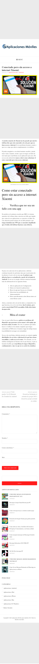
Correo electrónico (8, 448)
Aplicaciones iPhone (10, 596)
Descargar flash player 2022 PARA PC (19, 543)
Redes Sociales (8, 608)
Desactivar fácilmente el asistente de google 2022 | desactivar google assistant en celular (29, 396)
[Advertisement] (19, 19)
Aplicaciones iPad (9, 592)
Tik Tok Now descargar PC (16, 551)
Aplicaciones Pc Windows (11, 604)
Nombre (5, 438)
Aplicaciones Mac (9, 600)
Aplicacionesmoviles (13, 72)
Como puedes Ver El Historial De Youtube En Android (9, 394)
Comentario (6, 414)
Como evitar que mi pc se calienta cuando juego (21, 510)
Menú (20, 59)
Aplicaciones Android (10, 588)
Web (3, 457)
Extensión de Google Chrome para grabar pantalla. (22, 518)
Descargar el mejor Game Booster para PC (20, 502)
